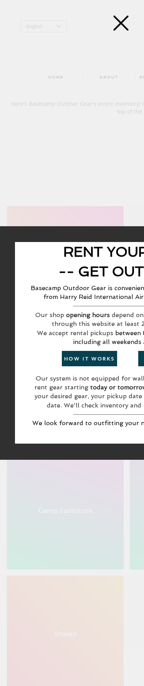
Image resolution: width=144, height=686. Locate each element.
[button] (121, 23)
